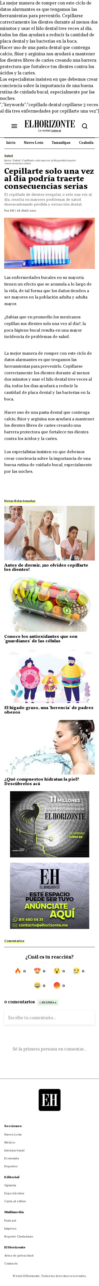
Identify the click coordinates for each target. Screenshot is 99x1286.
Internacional (14, 1150)
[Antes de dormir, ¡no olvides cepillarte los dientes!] (49, 533)
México (9, 1142)
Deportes (11, 1166)
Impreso (10, 1228)
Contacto (11, 1263)
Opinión (10, 1185)
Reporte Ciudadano (18, 1236)
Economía (11, 1158)
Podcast (10, 1220)
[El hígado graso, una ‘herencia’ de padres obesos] (49, 676)
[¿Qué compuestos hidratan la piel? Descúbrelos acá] (49, 747)
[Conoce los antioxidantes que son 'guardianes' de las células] (49, 604)
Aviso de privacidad (19, 1255)
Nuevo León (13, 1134)
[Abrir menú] (14, 126)
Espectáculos (14, 1193)
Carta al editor (15, 1201)
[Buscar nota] (85, 126)
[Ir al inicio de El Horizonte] (49, 126)
